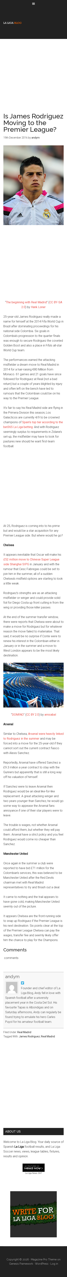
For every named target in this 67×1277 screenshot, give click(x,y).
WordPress (41, 1263)
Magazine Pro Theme (44, 1259)
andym (12, 976)
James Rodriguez (29, 1036)
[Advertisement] (33, 72)
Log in (54, 1263)
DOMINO (18, 714)
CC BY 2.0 (32, 714)
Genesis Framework (21, 1263)
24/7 (39, 1173)
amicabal (50, 714)
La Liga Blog (12, 23)
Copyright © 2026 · (19, 1259)
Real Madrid (24, 1032)
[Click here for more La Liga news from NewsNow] (34, 1168)
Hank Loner (38, 307)
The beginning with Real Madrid (26, 302)
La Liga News (31, 1173)
